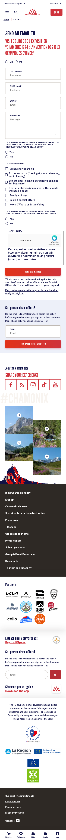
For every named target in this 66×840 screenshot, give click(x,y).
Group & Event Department (20, 554)
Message (14, 116)
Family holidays (18, 195)
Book (56, 12)
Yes (12, 152)
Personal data (13, 807)
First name (15, 86)
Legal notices (12, 801)
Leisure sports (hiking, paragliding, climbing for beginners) (33, 182)
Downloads (11, 561)
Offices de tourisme (17, 533)
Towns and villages (13, 3)
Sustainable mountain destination (25, 513)
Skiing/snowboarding (22, 168)
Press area (11, 520)
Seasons (54, 3)
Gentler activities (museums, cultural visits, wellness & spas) (34, 189)
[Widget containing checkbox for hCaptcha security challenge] (34, 240)
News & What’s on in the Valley (27, 204)
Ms (11, 61)
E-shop (9, 499)
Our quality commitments (19, 796)
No (11, 156)
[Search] (15, 12)
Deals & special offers (22, 200)
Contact (17, 19)
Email (12, 101)
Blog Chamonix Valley (17, 492)
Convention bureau (16, 506)
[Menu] (7, 12)
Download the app (17, 691)
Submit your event (15, 547)
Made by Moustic (14, 812)
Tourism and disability (18, 568)
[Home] (33, 12)
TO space (10, 527)
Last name (15, 71)
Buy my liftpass (15, 642)
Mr (20, 61)
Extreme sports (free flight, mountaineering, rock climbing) (34, 175)
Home (6, 19)
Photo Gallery (13, 540)
